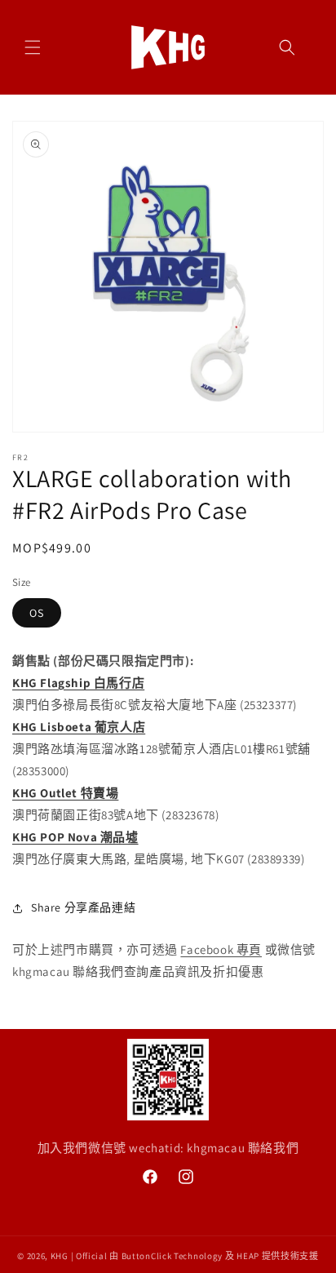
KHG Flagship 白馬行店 (78, 682)
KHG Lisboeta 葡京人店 (78, 726)
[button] (33, 47)
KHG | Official (79, 1256)
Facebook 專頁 (221, 949)
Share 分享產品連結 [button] (83, 907)
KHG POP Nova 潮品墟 (75, 837)
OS (36, 612)
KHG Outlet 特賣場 (65, 793)
